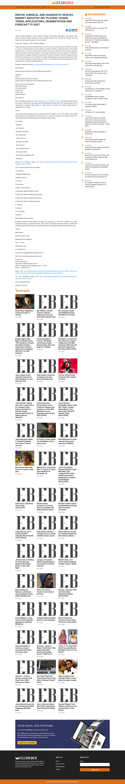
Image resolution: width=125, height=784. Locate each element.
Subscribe (95, 770)
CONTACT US (45, 7)
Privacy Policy (60, 764)
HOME (18, 7)
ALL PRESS (36, 7)
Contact (58, 769)
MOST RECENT (26, 7)
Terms (57, 761)
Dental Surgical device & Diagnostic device (46, 101)
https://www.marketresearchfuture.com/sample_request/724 (50, 64)
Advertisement (60, 766)
